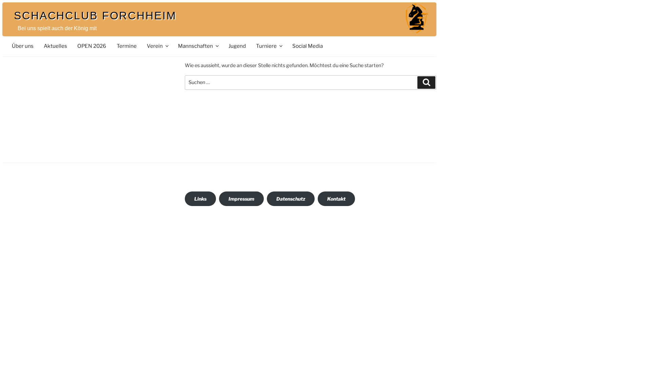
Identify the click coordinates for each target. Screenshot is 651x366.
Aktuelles (55, 46)
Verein (155, 46)
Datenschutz (290, 199)
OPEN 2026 (91, 46)
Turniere (266, 46)
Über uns (23, 46)
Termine (127, 46)
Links (200, 199)
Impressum (241, 199)
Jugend (237, 46)
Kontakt (336, 199)
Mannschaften (195, 46)
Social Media (307, 46)
